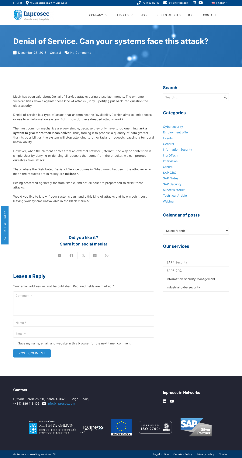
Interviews (170, 161)
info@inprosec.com (61, 403)
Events (168, 138)
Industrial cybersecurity (183, 287)
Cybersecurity (173, 127)
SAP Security (172, 184)
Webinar (169, 201)
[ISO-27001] (155, 427)
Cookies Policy (182, 454)
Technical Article (175, 195)
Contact (224, 454)
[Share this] (72, 255)
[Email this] (60, 255)
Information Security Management (191, 279)
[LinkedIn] (195, 3)
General (55, 53)
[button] (220, 3)
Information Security (177, 149)
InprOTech (170, 155)
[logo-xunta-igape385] (67, 427)
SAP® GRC (174, 271)
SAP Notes (170, 178)
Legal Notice (161, 454)
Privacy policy (205, 454)
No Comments (80, 53)
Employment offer (176, 132)
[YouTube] (201, 3)
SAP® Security (177, 262)
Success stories (174, 190)
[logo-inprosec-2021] (33, 15)
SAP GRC (169, 172)
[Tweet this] (83, 255)
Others (167, 167)
